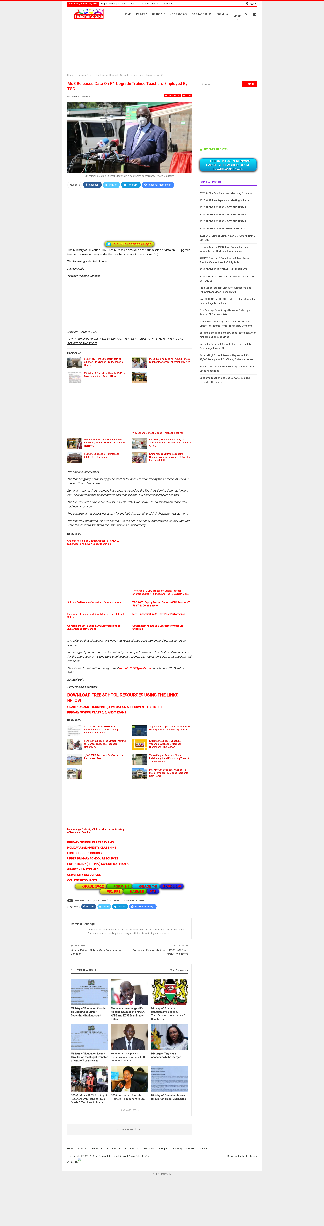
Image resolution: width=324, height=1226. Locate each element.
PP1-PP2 (141, 14)
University (176, 1148)
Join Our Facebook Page (131, 244)
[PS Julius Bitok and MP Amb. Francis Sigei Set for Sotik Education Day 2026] (139, 362)
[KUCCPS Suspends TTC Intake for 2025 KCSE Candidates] (74, 457)
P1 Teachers (115, 900)
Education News (172, 96)
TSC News (187, 96)
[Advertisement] (162, 48)
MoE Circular (101, 900)
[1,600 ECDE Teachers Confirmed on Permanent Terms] (74, 759)
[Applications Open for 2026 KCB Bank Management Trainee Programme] (139, 730)
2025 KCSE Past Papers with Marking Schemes (225, 200)
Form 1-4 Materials (162, 3)
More (237, 16)
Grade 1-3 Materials (139, 3)
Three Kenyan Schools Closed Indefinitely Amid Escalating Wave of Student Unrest (169, 758)
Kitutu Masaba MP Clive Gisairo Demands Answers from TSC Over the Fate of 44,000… (170, 457)
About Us (190, 1148)
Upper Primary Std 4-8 (113, 3)
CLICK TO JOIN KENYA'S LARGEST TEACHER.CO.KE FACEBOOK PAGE (228, 165)
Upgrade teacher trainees (134, 900)
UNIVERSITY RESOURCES (84, 875)
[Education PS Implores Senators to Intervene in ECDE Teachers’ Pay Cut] (129, 1037)
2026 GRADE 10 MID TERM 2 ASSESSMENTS (223, 269)
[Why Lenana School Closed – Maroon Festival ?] (139, 377)
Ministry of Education (83, 900)
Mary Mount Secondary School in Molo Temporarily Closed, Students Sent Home (168, 772)
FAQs (146, 1156)
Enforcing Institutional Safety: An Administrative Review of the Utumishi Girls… (170, 442)
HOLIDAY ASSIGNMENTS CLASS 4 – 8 (91, 847)
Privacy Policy (135, 1156)
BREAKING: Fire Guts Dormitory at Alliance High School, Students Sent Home (103, 362)
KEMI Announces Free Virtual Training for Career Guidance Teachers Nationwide (105, 744)
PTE (153, 891)
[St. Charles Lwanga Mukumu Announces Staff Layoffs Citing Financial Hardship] (74, 730)
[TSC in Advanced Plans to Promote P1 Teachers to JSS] (129, 1079)
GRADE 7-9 (148, 886)
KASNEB (137, 891)
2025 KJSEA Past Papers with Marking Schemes (226, 193)
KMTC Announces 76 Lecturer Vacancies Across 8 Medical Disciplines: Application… (165, 744)
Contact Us (204, 1148)
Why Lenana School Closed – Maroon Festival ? (158, 432)
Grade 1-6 (158, 14)
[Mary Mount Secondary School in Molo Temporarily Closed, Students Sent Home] (139, 773)
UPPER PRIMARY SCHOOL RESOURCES (92, 858)
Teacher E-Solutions (247, 1156)
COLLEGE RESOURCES (82, 880)
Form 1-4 (222, 14)
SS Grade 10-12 (202, 14)
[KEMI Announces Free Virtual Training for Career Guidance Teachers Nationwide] (74, 744)
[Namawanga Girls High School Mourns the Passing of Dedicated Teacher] (74, 773)
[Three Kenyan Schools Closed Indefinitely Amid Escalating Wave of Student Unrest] (139, 759)
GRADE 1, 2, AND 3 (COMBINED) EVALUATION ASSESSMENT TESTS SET (114, 707)
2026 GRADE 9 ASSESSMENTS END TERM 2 (223, 221)
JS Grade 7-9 (178, 14)
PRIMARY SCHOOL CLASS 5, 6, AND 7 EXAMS (96, 712)
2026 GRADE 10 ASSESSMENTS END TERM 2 (223, 228)
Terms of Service (118, 1156)
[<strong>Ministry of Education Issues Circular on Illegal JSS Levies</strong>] (169, 1079)
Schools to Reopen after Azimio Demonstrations (94, 602)
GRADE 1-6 (172, 886)
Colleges (163, 1148)
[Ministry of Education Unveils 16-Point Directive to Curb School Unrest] (74, 377)
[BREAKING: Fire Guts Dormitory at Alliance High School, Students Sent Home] (74, 362)
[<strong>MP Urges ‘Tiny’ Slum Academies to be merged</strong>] (169, 1037)
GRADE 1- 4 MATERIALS (83, 869)
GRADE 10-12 (93, 886)
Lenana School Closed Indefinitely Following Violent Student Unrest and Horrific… (104, 442)
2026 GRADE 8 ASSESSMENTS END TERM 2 (223, 214)
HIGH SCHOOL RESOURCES (85, 853)
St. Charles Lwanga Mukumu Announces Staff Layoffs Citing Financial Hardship (101, 729)
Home (127, 14)
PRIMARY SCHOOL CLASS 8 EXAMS (90, 842)
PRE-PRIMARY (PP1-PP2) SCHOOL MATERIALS (98, 864)
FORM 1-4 (121, 886)
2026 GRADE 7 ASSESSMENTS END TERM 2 (223, 207)
